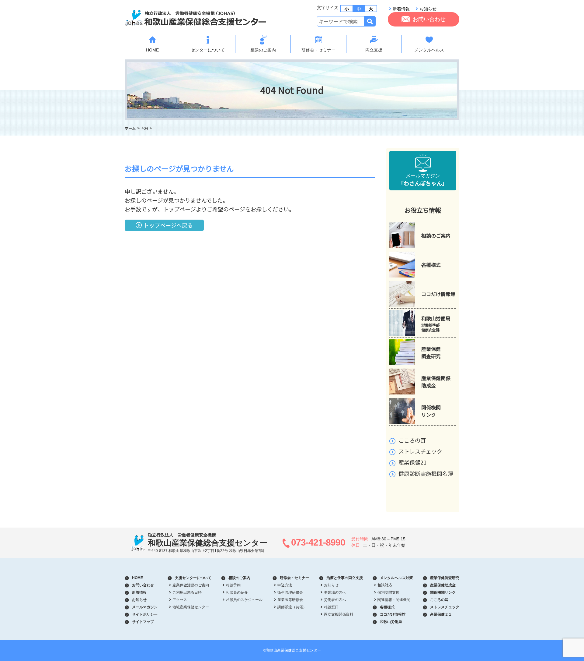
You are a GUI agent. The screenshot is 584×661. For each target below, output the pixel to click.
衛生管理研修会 (290, 592)
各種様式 (387, 607)
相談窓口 (331, 607)
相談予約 (233, 585)
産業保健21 (412, 462)
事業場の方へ (335, 592)
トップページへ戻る (168, 225)
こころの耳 (412, 440)
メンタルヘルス (429, 50)
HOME (152, 50)
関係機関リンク (443, 592)
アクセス (179, 600)
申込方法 (284, 585)
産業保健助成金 (443, 585)
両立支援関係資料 (338, 614)
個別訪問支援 (388, 592)
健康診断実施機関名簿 (425, 473)
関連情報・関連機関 (393, 600)
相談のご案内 (263, 50)
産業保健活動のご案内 (190, 585)
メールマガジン (422, 179)
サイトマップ (143, 622)
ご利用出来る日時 (187, 592)
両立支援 (373, 50)
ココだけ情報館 (392, 614)
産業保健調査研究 (444, 578)
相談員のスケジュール (244, 600)
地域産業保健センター (190, 607)
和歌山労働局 (391, 622)
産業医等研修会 (290, 600)
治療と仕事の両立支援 (344, 578)
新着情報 (401, 8)
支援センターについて (193, 578)
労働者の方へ (335, 600)
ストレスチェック (420, 451)
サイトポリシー (145, 614)
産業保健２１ (441, 614)
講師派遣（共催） (292, 607)
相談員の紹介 (237, 592)
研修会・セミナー (318, 50)
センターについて (208, 50)
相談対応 (384, 585)
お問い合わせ (429, 19)
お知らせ (427, 8)
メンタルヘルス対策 (396, 578)
